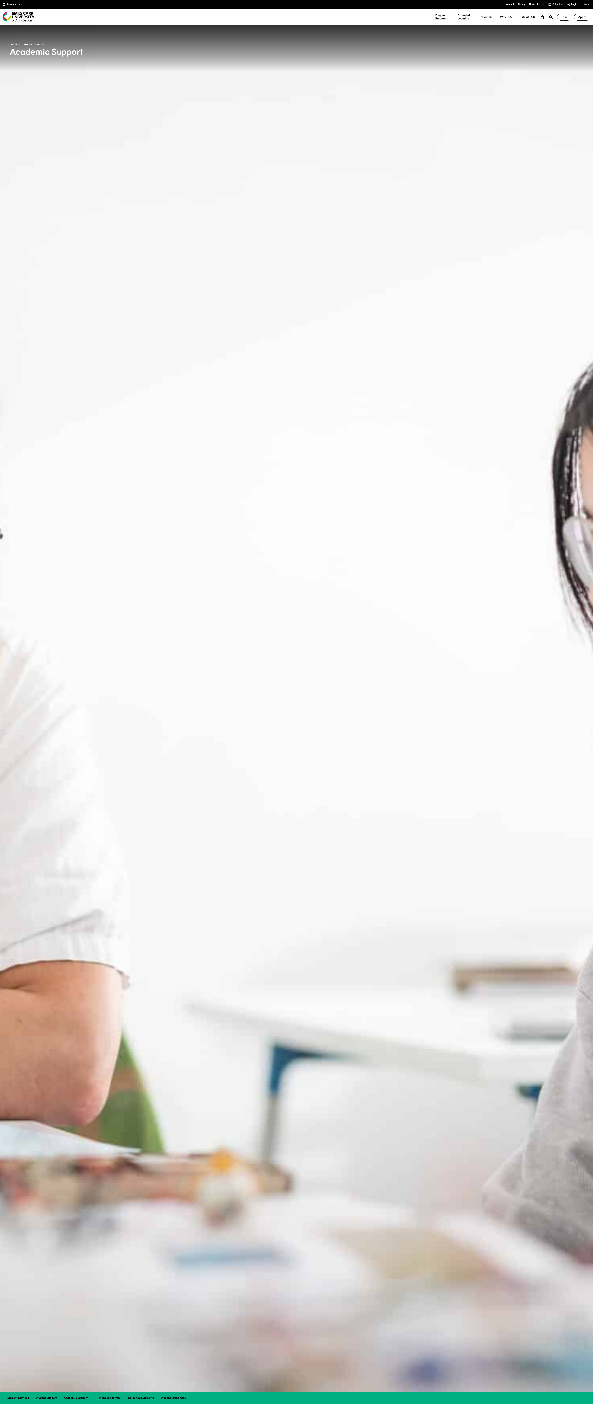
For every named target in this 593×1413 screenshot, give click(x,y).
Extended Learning (464, 17)
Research (486, 17)
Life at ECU (528, 17)
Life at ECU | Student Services (27, 44)
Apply (582, 17)
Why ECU (506, 17)
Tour (564, 17)
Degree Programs (441, 17)
